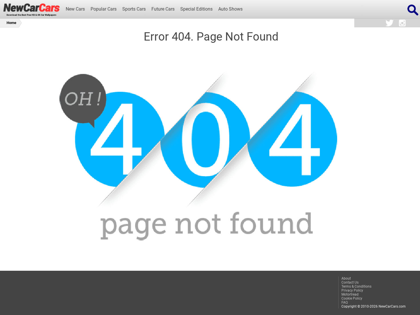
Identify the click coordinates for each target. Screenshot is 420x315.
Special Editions (196, 9)
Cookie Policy (351, 298)
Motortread (350, 294)
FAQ (344, 302)
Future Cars (163, 9)
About (346, 278)
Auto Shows (230, 9)
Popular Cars (104, 9)
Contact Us (350, 282)
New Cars (75, 9)
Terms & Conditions (356, 286)
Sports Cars (134, 9)
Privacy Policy (352, 290)
